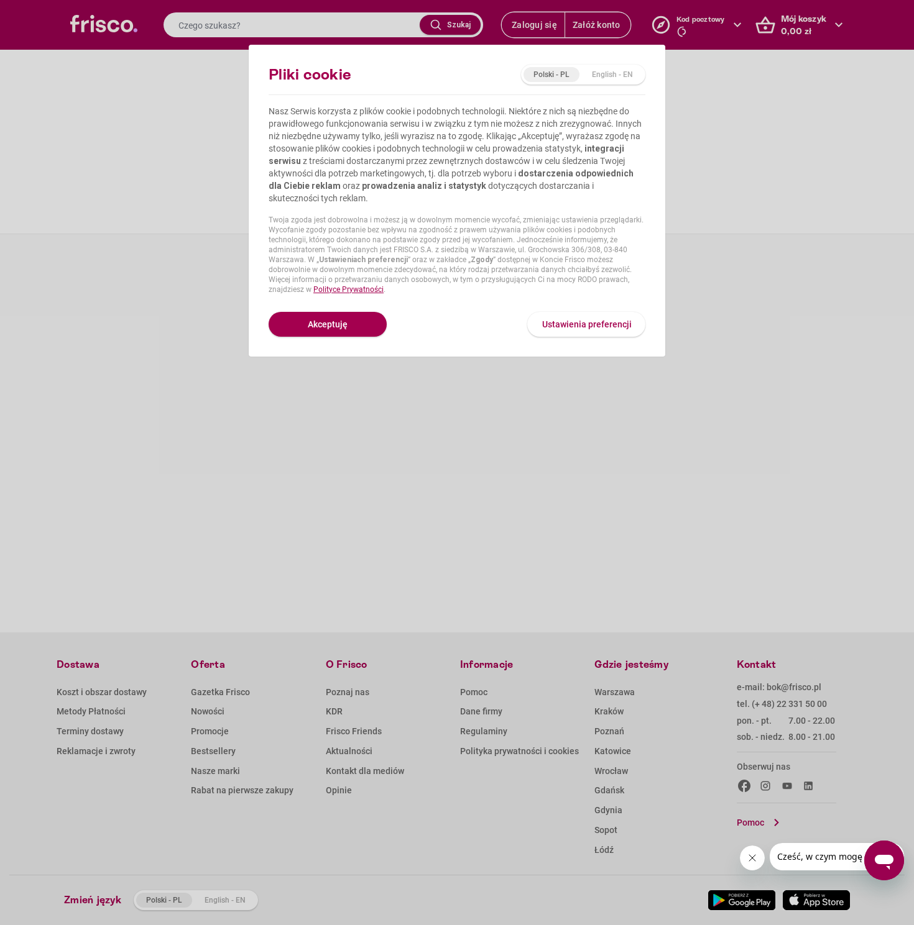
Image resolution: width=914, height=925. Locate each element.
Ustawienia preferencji (587, 324)
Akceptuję (328, 324)
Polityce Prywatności (348, 289)
